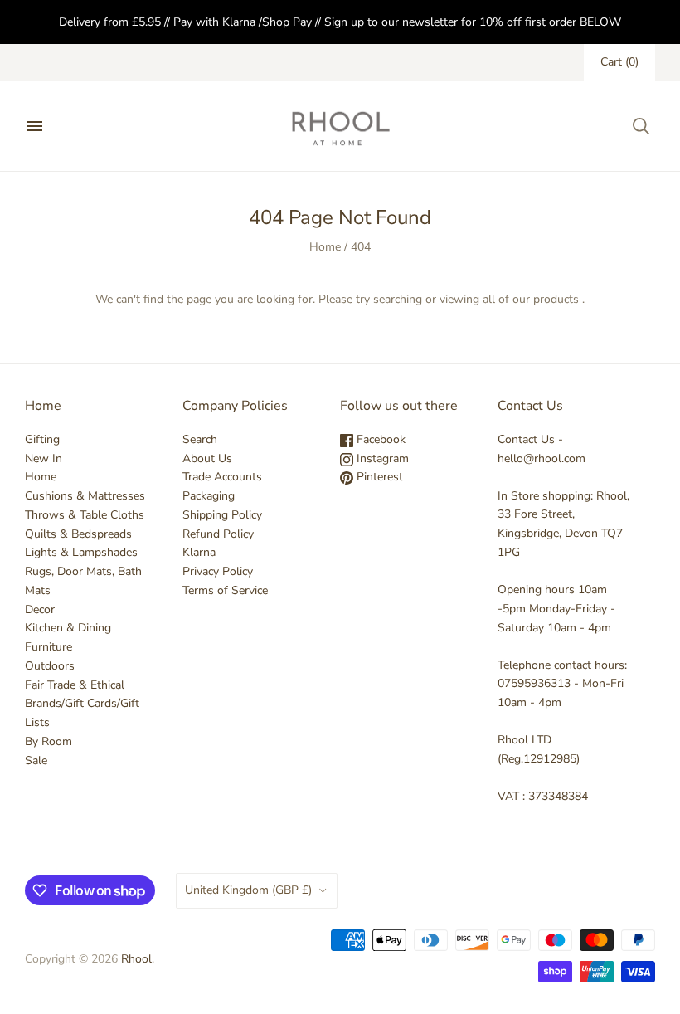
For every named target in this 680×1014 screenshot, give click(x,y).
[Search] (641, 126)
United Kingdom (248, 890)
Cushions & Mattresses (85, 496)
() (619, 62)
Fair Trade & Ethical (74, 685)
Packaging (208, 496)
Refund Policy (218, 534)
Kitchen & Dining (68, 628)
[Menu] (35, 126)
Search (199, 439)
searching (397, 299)
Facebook (379, 439)
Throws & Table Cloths (84, 515)
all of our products (531, 299)
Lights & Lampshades (81, 552)
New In (43, 458)
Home (325, 247)
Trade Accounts (222, 477)
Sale (36, 760)
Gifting (42, 439)
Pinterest (378, 477)
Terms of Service (225, 590)
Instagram (381, 458)
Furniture (48, 647)
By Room (48, 741)
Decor (40, 609)
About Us (207, 458)
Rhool (136, 959)
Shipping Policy (222, 515)
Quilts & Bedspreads (78, 534)
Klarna (199, 552)
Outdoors (50, 666)
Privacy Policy (217, 571)
